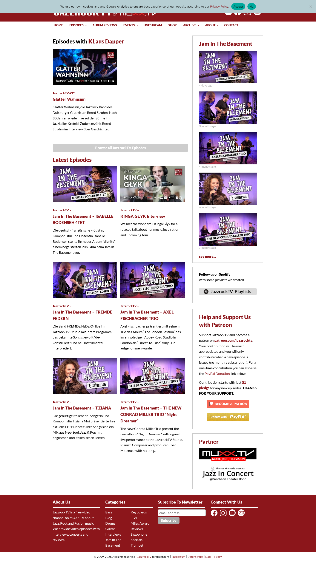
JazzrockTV (144, 556)
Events (129, 25)
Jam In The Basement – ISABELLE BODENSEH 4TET (83, 216)
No (252, 6)
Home (58, 25)
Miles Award (140, 523)
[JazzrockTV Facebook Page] (236, 14)
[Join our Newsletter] (242, 516)
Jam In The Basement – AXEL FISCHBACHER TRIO (147, 312)
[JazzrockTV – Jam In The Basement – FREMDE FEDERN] (228, 123)
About (210, 25)
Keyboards (139, 512)
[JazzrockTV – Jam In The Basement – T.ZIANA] (228, 204)
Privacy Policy (219, 6)
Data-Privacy (213, 556)
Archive (189, 25)
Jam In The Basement (225, 43)
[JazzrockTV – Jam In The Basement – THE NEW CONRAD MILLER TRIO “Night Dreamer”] (228, 244)
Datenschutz (195, 556)
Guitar (110, 529)
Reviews (137, 529)
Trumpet (137, 545)
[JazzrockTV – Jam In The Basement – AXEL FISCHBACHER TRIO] (228, 163)
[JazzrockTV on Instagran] (246, 14)
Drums (110, 523)
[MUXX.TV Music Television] (228, 463)
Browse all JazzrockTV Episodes (120, 148)
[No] (310, 6)
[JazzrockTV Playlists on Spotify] (228, 297)
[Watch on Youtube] (256, 14)
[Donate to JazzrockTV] (228, 423)
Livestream (153, 25)
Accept (238, 6)
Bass (108, 512)
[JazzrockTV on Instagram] (224, 516)
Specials (137, 540)
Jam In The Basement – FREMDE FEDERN (82, 312)
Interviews (113, 534)
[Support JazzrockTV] (228, 410)
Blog (108, 518)
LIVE (134, 518)
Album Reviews (104, 25)
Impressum (178, 556)
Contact (231, 25)
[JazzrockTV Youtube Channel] (233, 516)
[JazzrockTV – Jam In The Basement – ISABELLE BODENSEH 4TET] (228, 82)
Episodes (76, 25)
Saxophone (139, 534)
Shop (172, 25)
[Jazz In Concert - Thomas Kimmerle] (228, 483)
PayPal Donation (217, 373)
